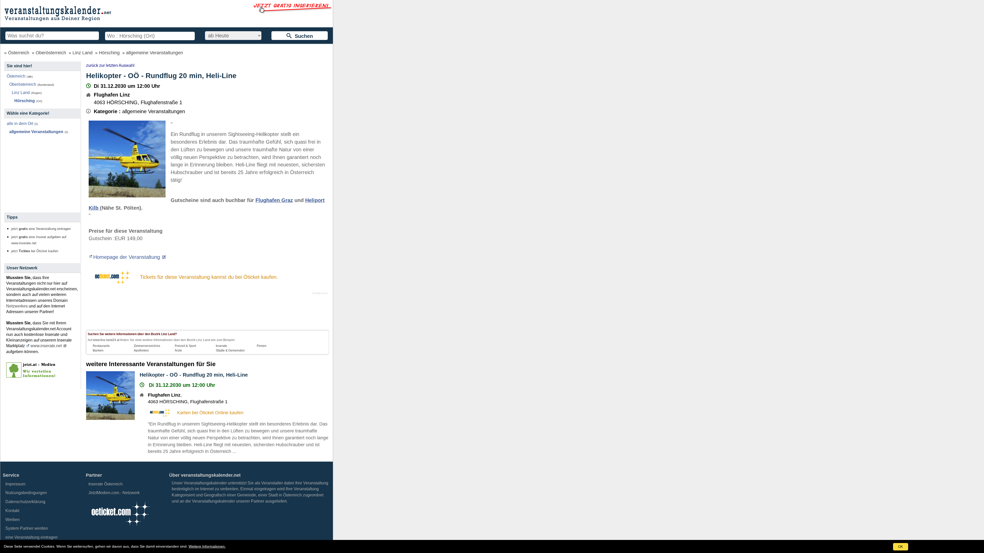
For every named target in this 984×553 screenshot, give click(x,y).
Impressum (15, 484)
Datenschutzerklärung (25, 501)
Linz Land (83, 52)
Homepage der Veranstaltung (126, 257)
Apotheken (141, 350)
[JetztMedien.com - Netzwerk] (31, 376)
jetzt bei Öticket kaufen (34, 251)
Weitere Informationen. (207, 546)
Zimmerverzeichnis (147, 346)
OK (900, 547)
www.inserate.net (46, 346)
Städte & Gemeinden (230, 350)
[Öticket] (120, 527)
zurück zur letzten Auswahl (110, 65)
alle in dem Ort (20, 123)
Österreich (18, 52)
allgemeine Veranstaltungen (154, 52)
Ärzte (178, 350)
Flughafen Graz (274, 200)
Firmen (261, 346)
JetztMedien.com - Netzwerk (114, 493)
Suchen (302, 36)
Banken (98, 350)
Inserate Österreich (105, 484)
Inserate (221, 346)
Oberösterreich (51, 52)
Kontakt (12, 510)
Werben (12, 519)
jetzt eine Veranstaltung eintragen (41, 229)
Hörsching (109, 52)
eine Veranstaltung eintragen (31, 537)
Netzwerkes (17, 306)
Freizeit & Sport (185, 346)
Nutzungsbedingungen (26, 493)
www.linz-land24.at (106, 340)
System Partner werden (26, 528)
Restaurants (101, 346)
